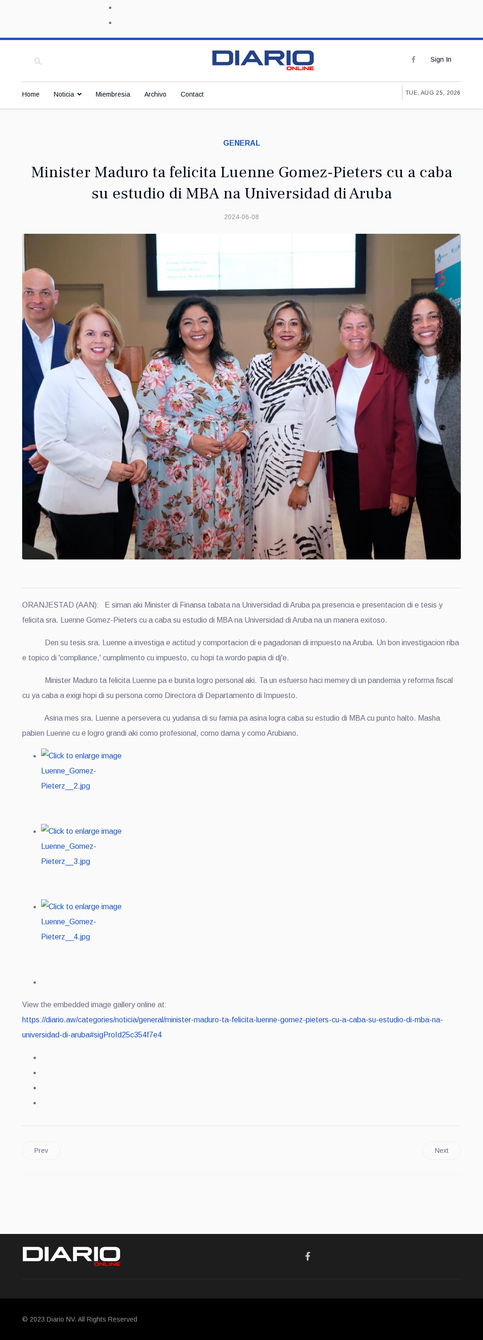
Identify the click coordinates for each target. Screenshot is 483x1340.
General (241, 143)
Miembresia (113, 94)
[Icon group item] (307, 1256)
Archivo (155, 94)
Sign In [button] (441, 59)
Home (31, 94)
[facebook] (413, 59)
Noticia (64, 94)
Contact (192, 94)
